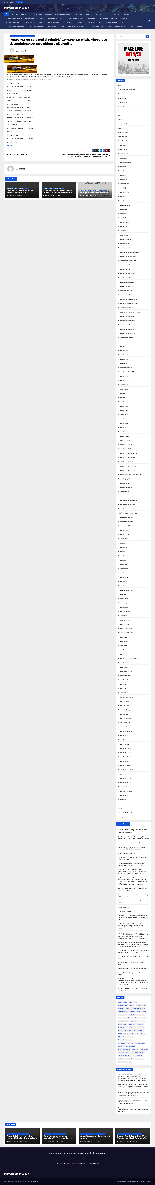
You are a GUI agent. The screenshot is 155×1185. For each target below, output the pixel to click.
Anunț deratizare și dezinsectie (94, 192)
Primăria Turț (122, 654)
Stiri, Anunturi (129, 1052)
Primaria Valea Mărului (125, 671)
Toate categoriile (137, 1055)
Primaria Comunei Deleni (125, 295)
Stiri (119, 804)
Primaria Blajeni (122, 188)
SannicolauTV (144, 1049)
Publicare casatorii (140, 1043)
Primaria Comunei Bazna (125, 269)
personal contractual (128, 1036)
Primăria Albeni (122, 149)
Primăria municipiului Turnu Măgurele (129, 474)
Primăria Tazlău (123, 641)
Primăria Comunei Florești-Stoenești (129, 312)
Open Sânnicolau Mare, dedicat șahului (130, 843)
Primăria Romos (123, 568)
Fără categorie (135, 1021)
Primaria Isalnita (123, 406)
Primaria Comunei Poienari (126, 325)
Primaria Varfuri (123, 680)
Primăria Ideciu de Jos (125, 402)
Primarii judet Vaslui (54, 22)
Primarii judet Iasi (94, 22)
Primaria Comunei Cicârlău (126, 278)
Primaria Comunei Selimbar (16, 36)
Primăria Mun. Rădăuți (125, 444)
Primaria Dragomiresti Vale (126, 372)
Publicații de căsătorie (124, 1049)
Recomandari (122, 799)
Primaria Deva (122, 363)
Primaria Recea (122, 560)
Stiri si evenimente (140, 1052)
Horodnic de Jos (123, 124)
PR (92, 1153)
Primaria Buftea (122, 218)
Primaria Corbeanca (124, 342)
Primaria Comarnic (123, 243)
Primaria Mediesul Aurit (125, 432)
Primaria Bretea (123, 209)
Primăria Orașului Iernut (125, 517)
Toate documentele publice (125, 1058)
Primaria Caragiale (123, 222)
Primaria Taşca (122, 637)
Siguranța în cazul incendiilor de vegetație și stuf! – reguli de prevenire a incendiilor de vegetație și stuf (133, 917)
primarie (20, 49)
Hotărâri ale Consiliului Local (135, 1024)
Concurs (120, 111)
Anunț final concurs (124, 907)
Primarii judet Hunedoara (15, 27)
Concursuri (143, 1018)
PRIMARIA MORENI (124, 440)
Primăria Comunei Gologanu (126, 320)
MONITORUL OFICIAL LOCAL (131, 1033)
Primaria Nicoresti (123, 483)
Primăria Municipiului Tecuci (126, 462)
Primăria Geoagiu (123, 389)
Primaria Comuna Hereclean (127, 256)
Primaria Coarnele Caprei (126, 239)
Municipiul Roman (123, 132)
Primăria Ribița (122, 564)
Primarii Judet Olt (102, 14)
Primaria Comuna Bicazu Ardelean (128, 248)
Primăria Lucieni (123, 410)
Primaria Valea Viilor (124, 675)
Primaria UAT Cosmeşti (125, 663)
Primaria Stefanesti (124, 611)
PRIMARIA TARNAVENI (125, 633)
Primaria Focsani (123, 385)
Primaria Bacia (122, 158)
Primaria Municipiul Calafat (126, 449)
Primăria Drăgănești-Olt (125, 367)
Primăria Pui (121, 551)
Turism (120, 808)
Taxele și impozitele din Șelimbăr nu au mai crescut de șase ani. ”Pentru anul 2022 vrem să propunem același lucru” (84, 155)
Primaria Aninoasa (123, 154)
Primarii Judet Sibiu (55, 18)
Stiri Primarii (53, 1153)
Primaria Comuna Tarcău (126, 265)
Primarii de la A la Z (16, 8)
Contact (149, 1181)
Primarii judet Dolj (96, 27)
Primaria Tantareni (123, 624)
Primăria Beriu (122, 179)
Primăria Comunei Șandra (126, 329)
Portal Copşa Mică (12, 188)
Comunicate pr (136, 27)
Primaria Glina (122, 393)
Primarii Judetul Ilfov (19, 14)
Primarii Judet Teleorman (97, 18)
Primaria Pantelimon (124, 530)
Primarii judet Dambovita (117, 27)
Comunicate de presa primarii (67, 1153)
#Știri (28, 51)
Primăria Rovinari (123, 577)
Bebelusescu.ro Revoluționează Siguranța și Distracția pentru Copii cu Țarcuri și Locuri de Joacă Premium (132, 1078)
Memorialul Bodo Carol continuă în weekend (132, 968)
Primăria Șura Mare (124, 620)
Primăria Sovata (123, 607)
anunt (130, 1002)
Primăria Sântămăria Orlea (126, 590)
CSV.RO (64, 1163)
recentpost (135, 1049)
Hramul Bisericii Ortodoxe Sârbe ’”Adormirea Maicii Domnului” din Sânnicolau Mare (132, 1138)
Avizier (120, 1018)
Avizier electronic (128, 1018)
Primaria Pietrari (123, 539)
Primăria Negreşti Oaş (124, 479)
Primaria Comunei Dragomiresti (127, 299)
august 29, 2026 (13, 1141)
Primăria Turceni (123, 650)
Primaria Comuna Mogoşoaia (127, 261)
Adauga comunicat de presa (134, 1181)
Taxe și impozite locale (124, 1055)
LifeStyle (120, 128)
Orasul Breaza (122, 136)
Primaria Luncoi (123, 415)
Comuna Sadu (122, 102)
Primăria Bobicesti (123, 192)
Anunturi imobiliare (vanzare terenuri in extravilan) (131, 1008)
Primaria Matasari (123, 427)
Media (120, 1033)
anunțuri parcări (122, 1014)
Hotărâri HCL (121, 1027)
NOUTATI (143, 1033)
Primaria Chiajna (123, 235)
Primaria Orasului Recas (125, 526)
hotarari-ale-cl (122, 1024)
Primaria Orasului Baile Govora (127, 500)
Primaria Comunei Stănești (126, 338)
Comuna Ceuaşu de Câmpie (126, 89)
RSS (144, 1181)
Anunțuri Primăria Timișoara (136, 1014)
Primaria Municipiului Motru (126, 457)
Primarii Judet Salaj (13, 18)
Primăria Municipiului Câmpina (127, 453)
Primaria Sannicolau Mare (126, 586)
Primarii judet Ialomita (114, 22)
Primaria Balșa (122, 171)
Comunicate (121, 107)
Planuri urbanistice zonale (125, 1040)
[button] (146, 20)
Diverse (120, 119)
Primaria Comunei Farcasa (126, 308)
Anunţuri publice (141, 1011)
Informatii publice (138, 1030)
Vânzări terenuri (122, 1062)
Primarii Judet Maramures (41, 14)
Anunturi (120, 85)
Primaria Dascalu (123, 355)
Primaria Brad (122, 201)
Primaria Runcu (123, 581)
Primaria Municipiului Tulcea (127, 470)
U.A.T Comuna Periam (125, 812)
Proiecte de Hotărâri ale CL (125, 1043)
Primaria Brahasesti (124, 205)
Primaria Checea (123, 231)
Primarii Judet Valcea (34, 22)
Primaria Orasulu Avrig (125, 496)
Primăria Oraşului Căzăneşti (126, 504)
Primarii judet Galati (56, 27)
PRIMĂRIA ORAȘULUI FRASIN (127, 513)
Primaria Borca (122, 196)
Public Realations (99, 1153)
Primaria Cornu (122, 346)
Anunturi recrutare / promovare (126, 1011)
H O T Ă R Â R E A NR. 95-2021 (20, 155)
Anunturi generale (141, 1005)
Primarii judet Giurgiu (76, 27)
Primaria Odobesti (123, 491)
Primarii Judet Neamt (83, 14)
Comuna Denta (122, 94)
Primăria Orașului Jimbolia (126, 521)
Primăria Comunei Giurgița (126, 316)
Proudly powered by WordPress (12, 1181)
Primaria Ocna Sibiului (125, 487)
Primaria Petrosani (123, 534)
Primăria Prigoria (123, 547)
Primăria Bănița (122, 175)
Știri (130, 1062)
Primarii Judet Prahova (121, 14)
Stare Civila (121, 1052)
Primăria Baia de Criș (124, 162)
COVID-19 (121, 115)
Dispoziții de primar (123, 1021)
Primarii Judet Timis (118, 18)
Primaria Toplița (123, 645)
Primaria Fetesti (122, 380)
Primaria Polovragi (123, 543)
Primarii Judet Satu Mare (34, 18)
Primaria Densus (123, 359)
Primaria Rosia (122, 573)
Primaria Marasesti (123, 419)
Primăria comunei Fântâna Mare (128, 303)
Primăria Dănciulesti (124, 350)
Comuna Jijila (122, 98)
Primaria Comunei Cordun (126, 286)
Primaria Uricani (123, 667)
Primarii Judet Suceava (75, 18)
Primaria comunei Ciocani (126, 282)
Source (9, 145)
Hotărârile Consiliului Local (125, 1030)
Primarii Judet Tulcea (14, 22)
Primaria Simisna (123, 598)
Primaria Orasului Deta (125, 509)
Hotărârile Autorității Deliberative (135, 1027)
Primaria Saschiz (123, 594)
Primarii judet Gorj (36, 27)
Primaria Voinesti (123, 684)
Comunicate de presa (83, 1153)
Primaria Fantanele (124, 376)
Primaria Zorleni (123, 693)
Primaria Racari (122, 556)
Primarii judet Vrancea (75, 22)
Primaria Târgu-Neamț (125, 628)
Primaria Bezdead (123, 184)
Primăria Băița (122, 166)
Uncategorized (122, 817)
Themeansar (34, 1181)
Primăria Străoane (123, 616)
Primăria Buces (122, 213)
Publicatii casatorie (130, 1046)
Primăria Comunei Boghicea (126, 273)
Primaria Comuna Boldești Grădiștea (129, 252)
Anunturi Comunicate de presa (126, 1005)
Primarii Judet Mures (63, 14)
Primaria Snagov (123, 603)
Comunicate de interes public (127, 853)
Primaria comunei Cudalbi (126, 290)
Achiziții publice (122, 1002)
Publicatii (120, 1046)
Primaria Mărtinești (124, 423)
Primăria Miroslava (124, 436)
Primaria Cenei (122, 226)
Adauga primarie (121, 1181)
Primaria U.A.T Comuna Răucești (128, 658)
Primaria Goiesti (123, 397)
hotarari (143, 1021)
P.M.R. (119, 1036)
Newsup (27, 1181)
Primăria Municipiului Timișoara (127, 466)
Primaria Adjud (122, 145)
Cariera (137, 1018)
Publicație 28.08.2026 (124, 911)
